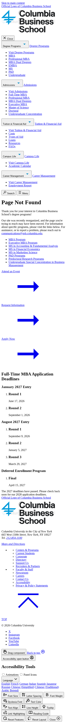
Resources (14, 143)
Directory (21, 559)
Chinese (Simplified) (22, 687)
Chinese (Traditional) (47, 687)
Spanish (41, 683)
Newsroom (22, 572)
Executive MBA (18, 104)
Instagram (14, 634)
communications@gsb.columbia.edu (21, 233)
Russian (5, 687)
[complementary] (33, 655)
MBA (12, 55)
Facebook (14, 637)
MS (11, 68)
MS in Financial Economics (24, 249)
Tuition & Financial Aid (15, 124)
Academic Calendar (20, 165)
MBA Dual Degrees (20, 62)
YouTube (14, 641)
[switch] (3, 674)
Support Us (22, 562)
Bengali (14, 690)
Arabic (5, 690)
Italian (32, 683)
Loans (12, 139)
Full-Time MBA (18, 94)
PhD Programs (17, 255)
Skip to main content (13, 2)
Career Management (13, 176)
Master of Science (19, 107)
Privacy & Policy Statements (32, 585)
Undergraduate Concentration (25, 113)
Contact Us (22, 579)
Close (10, 38)
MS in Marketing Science (23, 252)
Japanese (51, 683)
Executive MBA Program (23, 242)
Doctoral (13, 110)
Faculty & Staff (24, 569)
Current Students (25, 553)
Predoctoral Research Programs (26, 258)
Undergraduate (17, 75)
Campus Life (10, 156)
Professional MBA (19, 58)
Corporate (21, 556)
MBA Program (17, 239)
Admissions (9, 85)
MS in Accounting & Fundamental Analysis (33, 245)
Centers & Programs (27, 550)
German (23, 683)
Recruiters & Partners (28, 566)
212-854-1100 (14, 537)
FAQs (12, 146)
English (5, 683)
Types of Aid (16, 136)
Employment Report (20, 185)
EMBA (13, 65)
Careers (20, 575)
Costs (12, 133)
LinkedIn (14, 644)
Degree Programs (12, 46)
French (15, 683)
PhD (11, 71)
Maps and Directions (13, 543)
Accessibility (23, 582)
